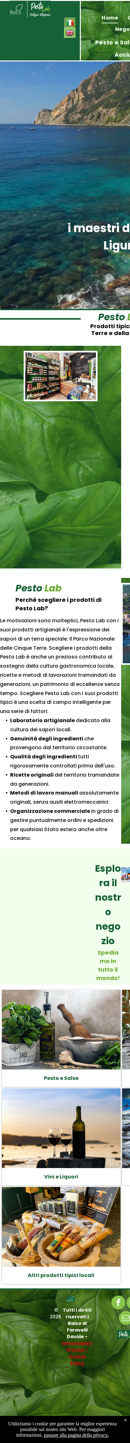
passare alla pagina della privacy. (76, 1435)
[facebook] (118, 1303)
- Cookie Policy (78, 1356)
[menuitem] (110, 17)
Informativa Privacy (77, 1346)
